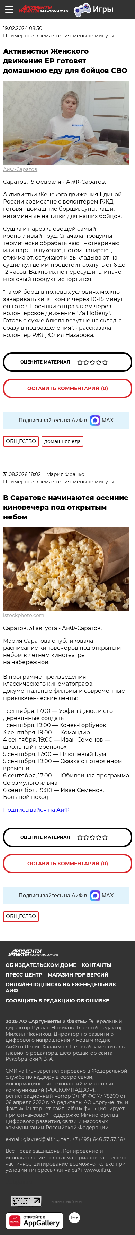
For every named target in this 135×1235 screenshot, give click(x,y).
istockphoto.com (23, 615)
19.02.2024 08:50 (22, 28)
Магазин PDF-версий (78, 975)
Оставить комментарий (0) (67, 388)
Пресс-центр (24, 975)
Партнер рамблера (65, 1201)
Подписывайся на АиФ (36, 810)
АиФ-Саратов (20, 169)
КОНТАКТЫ (96, 965)
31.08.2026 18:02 (22, 474)
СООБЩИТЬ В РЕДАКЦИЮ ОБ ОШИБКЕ (57, 1001)
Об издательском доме (41, 965)
